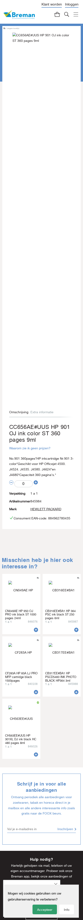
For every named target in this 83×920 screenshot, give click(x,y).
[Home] (19, 14)
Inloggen (71, 4)
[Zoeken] (67, 14)
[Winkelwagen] (57, 14)
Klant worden (52, 4)
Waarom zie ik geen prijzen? (29, 448)
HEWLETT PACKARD (45, 509)
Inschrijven (65, 829)
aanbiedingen (58, 876)
